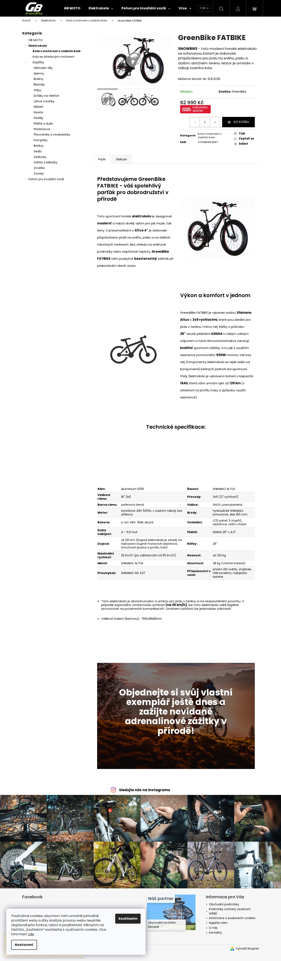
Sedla (38, 151)
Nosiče (38, 112)
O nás (213, 928)
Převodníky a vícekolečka (52, 134)
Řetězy (38, 146)
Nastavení (24, 944)
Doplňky (38, 62)
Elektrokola (37, 46)
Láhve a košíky (44, 101)
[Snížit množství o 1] (195, 122)
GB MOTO (35, 40)
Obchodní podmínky (224, 904)
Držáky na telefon (46, 96)
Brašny (38, 79)
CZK (203, 8)
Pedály (38, 118)
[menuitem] (72, 8)
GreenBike (239, 91)
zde (31, 934)
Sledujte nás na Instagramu (144, 789)
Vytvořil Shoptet (247, 949)
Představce (42, 129)
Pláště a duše (43, 123)
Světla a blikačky (45, 162)
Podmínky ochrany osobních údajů (230, 911)
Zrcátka (39, 168)
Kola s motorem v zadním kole (57, 51)
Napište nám (218, 923)
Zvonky (39, 173)
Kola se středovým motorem (53, 57)
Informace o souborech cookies (232, 918)
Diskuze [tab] (121, 159)
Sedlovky (40, 157)
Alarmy (39, 73)
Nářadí (38, 107)
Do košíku (241, 122)
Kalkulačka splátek (200, 109)
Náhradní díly (43, 68)
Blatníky (39, 84)
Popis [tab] (102, 159)
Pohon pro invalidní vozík (46, 179)
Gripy (37, 90)
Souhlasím (127, 918)
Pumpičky (41, 140)
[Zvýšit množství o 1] (215, 122)
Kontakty (215, 932)
